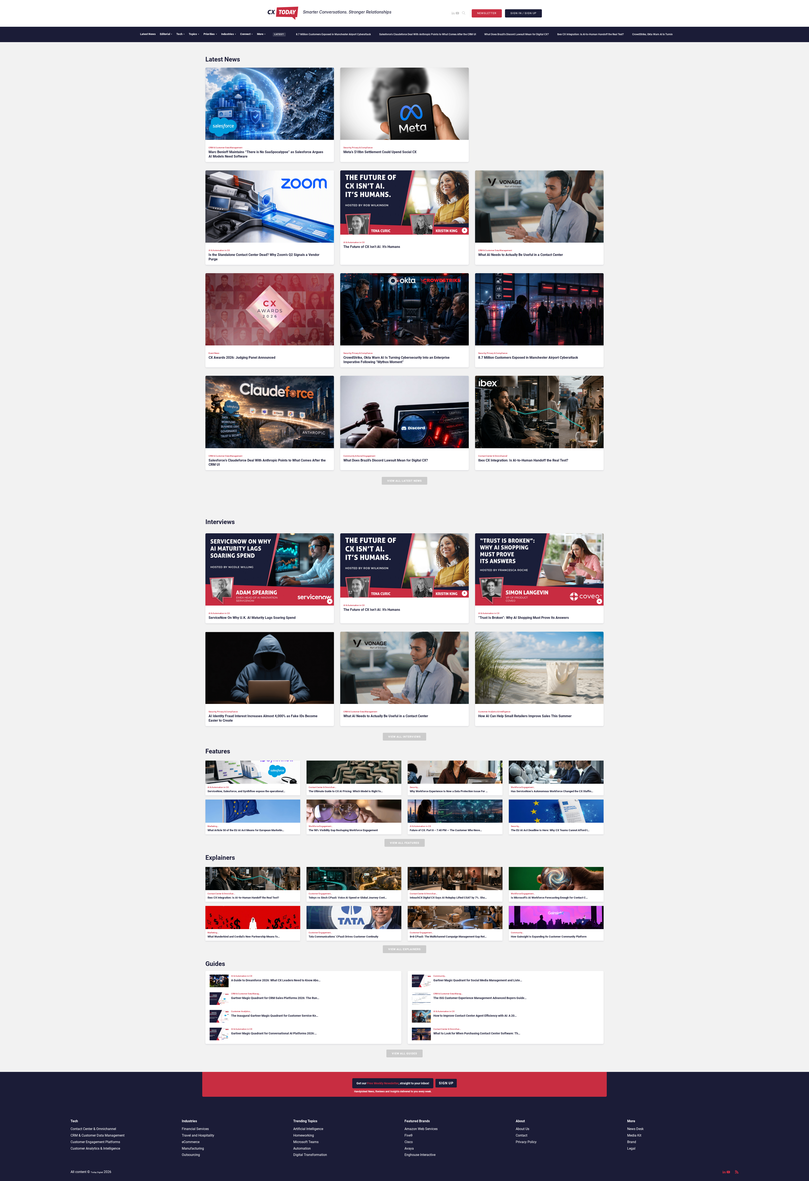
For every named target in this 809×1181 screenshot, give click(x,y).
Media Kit (634, 1135)
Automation (302, 1148)
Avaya (409, 1148)
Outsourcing (191, 1155)
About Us (522, 1129)
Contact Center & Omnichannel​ (93, 1129)
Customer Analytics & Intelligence (95, 1148)
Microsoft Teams (306, 1142)
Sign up (446, 1083)
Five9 (408, 1135)
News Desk (635, 1129)
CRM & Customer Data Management (98, 1135)
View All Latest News (404, 480)
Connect (246, 34)
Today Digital (97, 1172)
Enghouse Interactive (419, 1155)
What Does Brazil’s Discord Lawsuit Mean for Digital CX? (423, 34)
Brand (631, 1142)
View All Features (404, 842)
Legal (631, 1148)
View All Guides (404, 1053)
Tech (180, 34)
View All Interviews (404, 736)
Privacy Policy (526, 1142)
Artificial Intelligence (308, 1129)
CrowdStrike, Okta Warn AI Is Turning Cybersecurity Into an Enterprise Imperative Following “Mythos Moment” (601, 34)
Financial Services (195, 1129)
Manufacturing (193, 1148)
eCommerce (191, 1142)
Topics (194, 34)
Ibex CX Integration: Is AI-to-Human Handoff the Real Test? (497, 34)
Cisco (408, 1142)
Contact (521, 1135)
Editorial (166, 34)
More (261, 34)
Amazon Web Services (421, 1129)
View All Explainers (404, 949)
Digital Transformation (310, 1155)
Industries (228, 34)
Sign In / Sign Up (523, 13)
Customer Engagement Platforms (95, 1142)
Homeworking (303, 1135)
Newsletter (486, 13)
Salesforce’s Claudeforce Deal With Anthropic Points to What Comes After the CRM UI (334, 34)
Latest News (148, 34)
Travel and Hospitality (198, 1135)
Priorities (210, 34)
